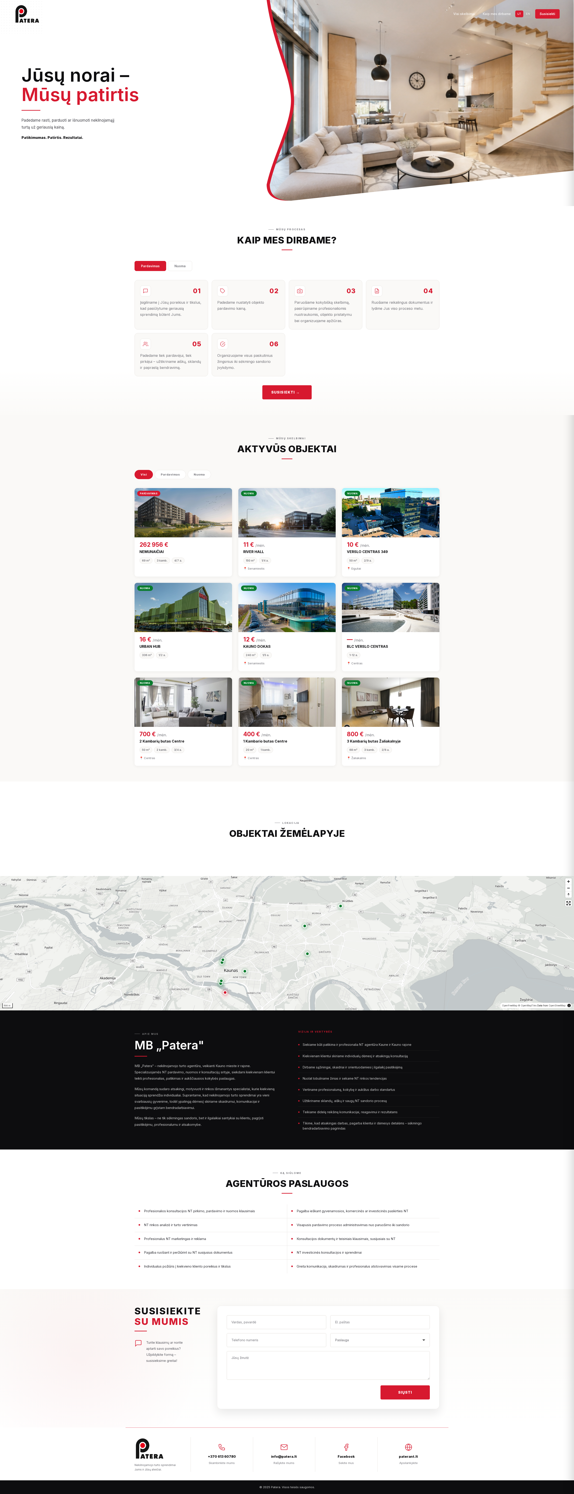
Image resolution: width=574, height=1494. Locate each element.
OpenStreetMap (557, 1005)
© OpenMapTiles (527, 1005)
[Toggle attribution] (569, 1005)
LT (519, 13)
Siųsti (405, 1392)
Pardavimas (150, 266)
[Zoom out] (568, 888)
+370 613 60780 (222, 1456)
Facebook (346, 1456)
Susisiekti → (285, 392)
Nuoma (180, 266)
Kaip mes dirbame (497, 14)
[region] (287, 943)
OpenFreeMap (509, 1005)
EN (528, 13)
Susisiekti (547, 14)
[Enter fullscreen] (568, 903)
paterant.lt (408, 1456)
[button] (225, 992)
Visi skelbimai (464, 14)
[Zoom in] (568, 881)
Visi (144, 474)
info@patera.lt (284, 1456)
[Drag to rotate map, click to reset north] (568, 894)
